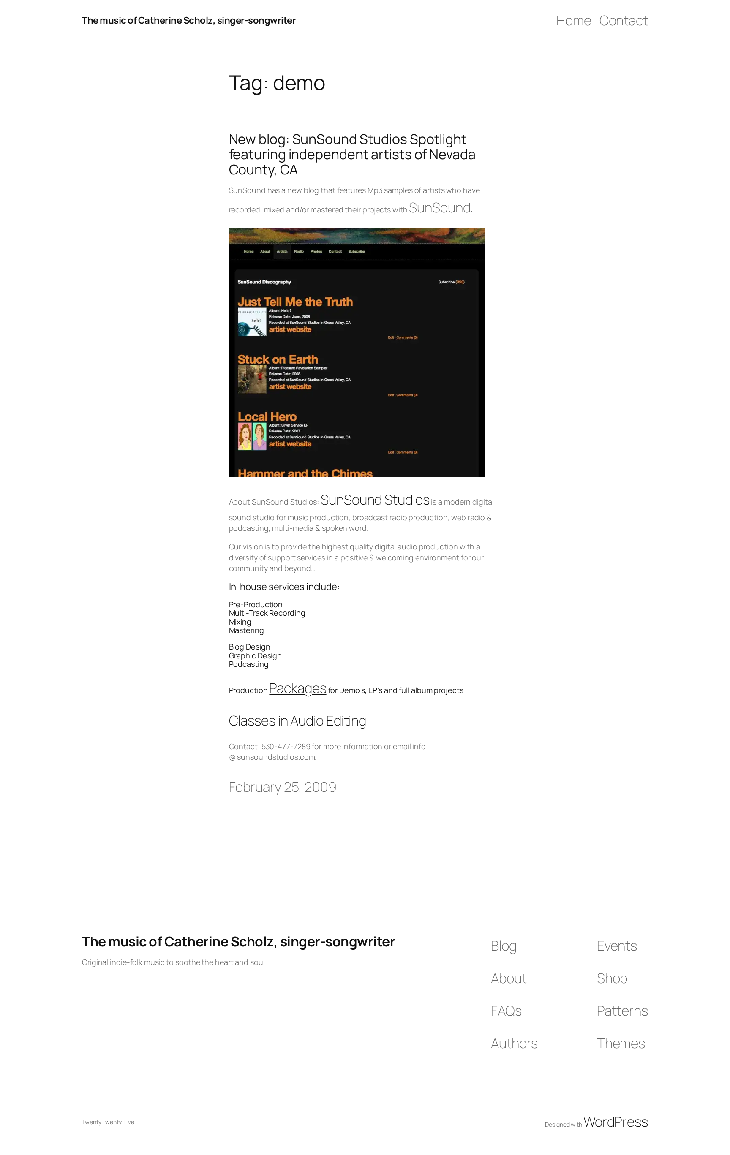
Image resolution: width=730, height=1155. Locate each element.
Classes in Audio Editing (298, 720)
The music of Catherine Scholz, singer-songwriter (189, 20)
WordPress (615, 1121)
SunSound (439, 207)
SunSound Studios (375, 499)
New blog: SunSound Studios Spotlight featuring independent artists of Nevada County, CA (352, 154)
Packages (297, 688)
